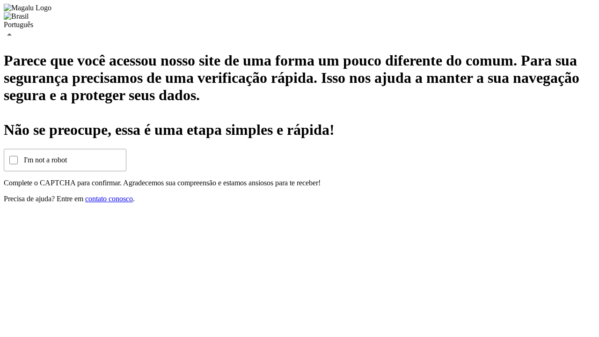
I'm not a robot (45, 160)
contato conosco (109, 199)
